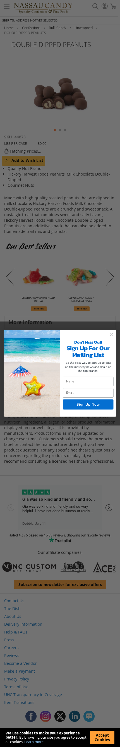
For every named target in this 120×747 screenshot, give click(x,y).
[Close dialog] (111, 335)
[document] (60, 737)
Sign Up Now (88, 404)
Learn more (34, 741)
